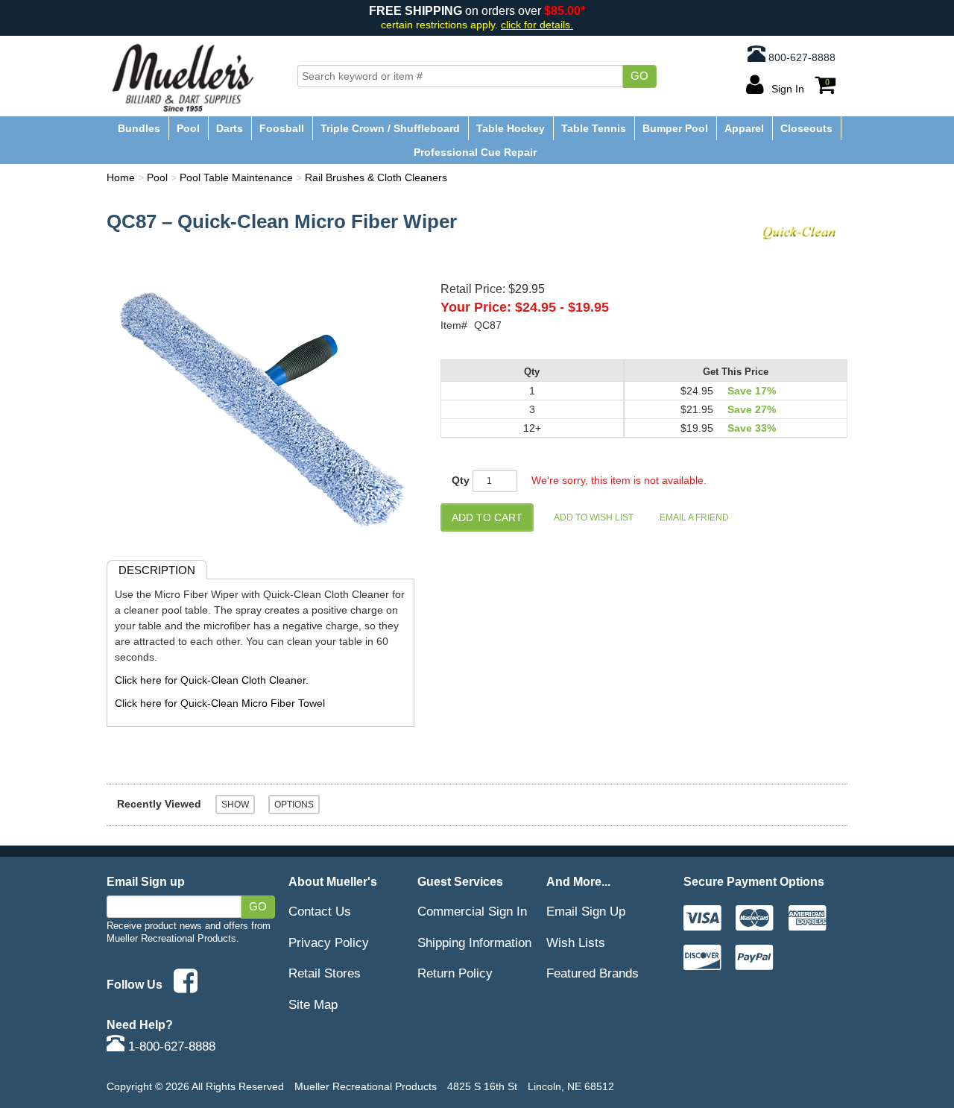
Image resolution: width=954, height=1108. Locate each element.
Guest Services (460, 881)
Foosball (281, 128)
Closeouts (806, 128)
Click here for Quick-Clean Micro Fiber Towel (220, 703)
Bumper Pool (675, 128)
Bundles (139, 128)
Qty (461, 480)
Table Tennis (593, 128)
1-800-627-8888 (169, 1046)
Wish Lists (575, 942)
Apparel (744, 128)
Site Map (313, 1004)
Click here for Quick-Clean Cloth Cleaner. (212, 680)
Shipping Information (474, 942)
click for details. (537, 25)
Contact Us (319, 911)
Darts (229, 128)
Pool (188, 128)
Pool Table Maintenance (236, 177)
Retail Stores (324, 973)
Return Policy (455, 973)
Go (639, 76)
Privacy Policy (328, 942)
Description (157, 570)
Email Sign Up (585, 911)
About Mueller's (332, 881)
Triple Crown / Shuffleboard (390, 128)
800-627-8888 (800, 57)
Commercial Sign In (472, 911)
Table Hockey (510, 128)
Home (121, 177)
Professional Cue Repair (475, 152)
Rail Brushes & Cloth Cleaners (376, 177)
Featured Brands (592, 973)
